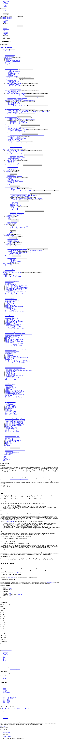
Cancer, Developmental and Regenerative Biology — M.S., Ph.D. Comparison (26, 191)
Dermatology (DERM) (9, 303)
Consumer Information (7, 692)
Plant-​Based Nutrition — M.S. (15, 253)
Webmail (4, 691)
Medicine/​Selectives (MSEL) (10, 352)
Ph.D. (9, 233)
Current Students (6, 685)
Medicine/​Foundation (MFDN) (11, 344)
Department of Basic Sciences (13, 188)
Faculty (4, 446)
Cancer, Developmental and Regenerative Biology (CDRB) (16, 288)
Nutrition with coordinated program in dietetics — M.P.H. (20, 252)
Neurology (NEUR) (9, 355)
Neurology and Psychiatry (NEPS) (11, 356)
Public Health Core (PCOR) (10, 411)
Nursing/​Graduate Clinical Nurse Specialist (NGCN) (15, 362)
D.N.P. (9, 231)
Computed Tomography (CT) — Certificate (18, 143)
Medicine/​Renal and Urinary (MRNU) (12, 351)
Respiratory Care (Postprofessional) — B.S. (18, 87)
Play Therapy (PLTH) (9, 404)
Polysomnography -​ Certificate (13, 84)
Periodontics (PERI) (9, 386)
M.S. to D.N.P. (12, 232)
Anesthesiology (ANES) (9, 278)
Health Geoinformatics (12, 240)
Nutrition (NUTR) (8, 372)
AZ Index (4, 2)
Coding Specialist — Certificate (13, 102)
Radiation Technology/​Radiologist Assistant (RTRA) (15, 424)
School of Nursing (6, 219)
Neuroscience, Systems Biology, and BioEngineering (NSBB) (16, 357)
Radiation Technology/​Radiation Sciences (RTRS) (14, 422)
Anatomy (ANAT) (8, 277)
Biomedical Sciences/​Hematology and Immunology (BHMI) (16, 287)
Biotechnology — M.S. (14, 189)
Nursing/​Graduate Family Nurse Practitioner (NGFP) (15, 363)
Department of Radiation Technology (12, 127)
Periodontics (10, 183)
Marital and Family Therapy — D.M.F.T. (17, 157)
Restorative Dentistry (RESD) (10, 433)
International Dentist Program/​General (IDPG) (13, 332)
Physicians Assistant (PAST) (10, 402)
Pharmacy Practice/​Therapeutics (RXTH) (12, 393)
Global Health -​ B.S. (11, 243)
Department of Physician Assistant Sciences (13, 124)
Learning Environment (9, 64)
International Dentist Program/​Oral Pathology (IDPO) (15, 333)
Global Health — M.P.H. (12, 246)
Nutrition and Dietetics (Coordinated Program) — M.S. (18, 110)
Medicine (9, 218)
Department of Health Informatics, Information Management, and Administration (20, 100)
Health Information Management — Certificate (18, 107)
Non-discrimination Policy (8, 717)
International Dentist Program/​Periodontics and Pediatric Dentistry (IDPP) (18, 334)
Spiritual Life (7, 63)
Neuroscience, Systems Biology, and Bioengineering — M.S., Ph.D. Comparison (27, 198)
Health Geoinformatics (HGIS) (11, 322)
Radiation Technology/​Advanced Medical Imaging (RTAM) (16, 415)
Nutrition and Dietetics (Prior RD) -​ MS (15, 112)
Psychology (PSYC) (9, 410)
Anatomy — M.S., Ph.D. (14, 212)
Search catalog (3, 16)
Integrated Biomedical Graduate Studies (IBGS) (14, 329)
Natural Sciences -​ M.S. (14, 209)
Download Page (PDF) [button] (7, 736)
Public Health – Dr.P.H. (12, 258)
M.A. (8, 587)
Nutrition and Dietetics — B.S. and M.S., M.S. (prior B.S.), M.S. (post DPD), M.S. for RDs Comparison (29, 111)
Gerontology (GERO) (9, 315)
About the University (7, 57)
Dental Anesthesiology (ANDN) (11, 299)
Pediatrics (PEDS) (8, 385)
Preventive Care (13, 262)
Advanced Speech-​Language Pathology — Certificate (17, 98)
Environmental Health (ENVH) (11, 308)
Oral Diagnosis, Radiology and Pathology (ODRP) (14, 375)
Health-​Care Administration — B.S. (14, 103)
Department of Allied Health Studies (12, 79)
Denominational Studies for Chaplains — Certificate (14, 267)
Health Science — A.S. (12, 80)
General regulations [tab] (6, 459)
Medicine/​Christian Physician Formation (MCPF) (14, 341)
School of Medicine (6, 185)
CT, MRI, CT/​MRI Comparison (16, 147)
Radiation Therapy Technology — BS (15, 139)
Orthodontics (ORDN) (9, 378)
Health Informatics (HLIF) (10, 323)
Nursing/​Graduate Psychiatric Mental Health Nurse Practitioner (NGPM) (18, 370)
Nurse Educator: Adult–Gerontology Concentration (19, 226)
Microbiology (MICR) (9, 353)
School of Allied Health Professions (9, 77)
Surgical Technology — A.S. (13, 82)
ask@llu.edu (17, 669)
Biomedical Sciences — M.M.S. (13, 215)
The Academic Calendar (9, 56)
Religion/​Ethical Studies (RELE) (11, 428)
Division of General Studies (10, 66)
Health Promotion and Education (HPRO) (13, 326)
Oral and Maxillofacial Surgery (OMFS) (12, 377)
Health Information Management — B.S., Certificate (17, 105)
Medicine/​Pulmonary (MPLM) (10, 350)
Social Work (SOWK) (9, 439)
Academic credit (11, 70)
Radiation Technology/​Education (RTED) (13, 416)
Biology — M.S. (15, 202)
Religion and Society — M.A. (10, 269)
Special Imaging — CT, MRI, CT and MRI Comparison (18, 148)
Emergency (5, 713)
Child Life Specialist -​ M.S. (13, 151)
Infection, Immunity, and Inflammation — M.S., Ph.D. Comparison (24, 195)
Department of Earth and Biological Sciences (16, 199)
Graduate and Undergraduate (10, 187)
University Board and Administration (12, 448)
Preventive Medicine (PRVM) (10, 407)
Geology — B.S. (15, 207)
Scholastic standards (11, 74)
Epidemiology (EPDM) (9, 310)
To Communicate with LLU (10, 454)
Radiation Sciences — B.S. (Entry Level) (17, 137)
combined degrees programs (26, 560)
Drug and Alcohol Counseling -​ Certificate (15, 153)
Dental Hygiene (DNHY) (10, 301)
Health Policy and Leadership (15, 261)
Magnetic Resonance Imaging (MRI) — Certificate (19, 144)
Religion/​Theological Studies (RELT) (12, 431)
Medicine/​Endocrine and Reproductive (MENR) (14, 343)
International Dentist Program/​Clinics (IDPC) (13, 330)
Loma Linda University (10, 521)
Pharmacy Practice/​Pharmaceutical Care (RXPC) (14, 392)
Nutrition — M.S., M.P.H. (12, 251)
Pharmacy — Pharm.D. (9, 235)
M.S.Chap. (10, 588)
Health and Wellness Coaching (13, 241)
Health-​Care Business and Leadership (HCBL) (13, 321)
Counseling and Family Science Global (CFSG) (14, 296)
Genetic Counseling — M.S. (15, 192)
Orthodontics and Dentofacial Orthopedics (15, 181)
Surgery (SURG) (8, 443)
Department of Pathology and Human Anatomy (16, 210)
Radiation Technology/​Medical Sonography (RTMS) (15, 420)
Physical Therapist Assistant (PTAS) (12, 398)
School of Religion (6, 263)
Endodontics (10, 178)
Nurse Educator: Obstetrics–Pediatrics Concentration (19, 227)
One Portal (5, 690)
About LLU (5, 10)
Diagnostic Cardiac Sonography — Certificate (18, 131)
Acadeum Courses (6, 445)
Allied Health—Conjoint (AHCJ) (11, 275)
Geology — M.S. (15, 208)
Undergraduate (8, 171)
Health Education (13, 260)
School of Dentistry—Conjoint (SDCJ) (12, 437)
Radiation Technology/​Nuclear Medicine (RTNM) (14, 421)
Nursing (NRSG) (8, 359)
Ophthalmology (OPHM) (10, 374)
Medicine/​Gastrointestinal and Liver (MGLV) (13, 345)
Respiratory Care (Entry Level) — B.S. (17, 86)
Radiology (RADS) (8, 426)
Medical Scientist (11, 217)
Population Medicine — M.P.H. (13, 254)
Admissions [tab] (5, 458)
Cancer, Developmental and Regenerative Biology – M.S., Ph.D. (22, 190)
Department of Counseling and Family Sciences (14, 150)
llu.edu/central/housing (12, 577)
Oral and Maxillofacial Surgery (13, 180)
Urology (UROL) (8, 444)
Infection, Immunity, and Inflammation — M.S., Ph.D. (20, 194)
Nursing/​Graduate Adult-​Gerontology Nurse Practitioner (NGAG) (17, 361)
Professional (7, 173)
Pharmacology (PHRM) (9, 388)
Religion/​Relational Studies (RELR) (12, 430)
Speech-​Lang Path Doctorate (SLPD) (12, 441)
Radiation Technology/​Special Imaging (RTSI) (13, 425)
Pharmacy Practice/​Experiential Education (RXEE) (14, 391)
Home (4, 37)
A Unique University (9, 62)
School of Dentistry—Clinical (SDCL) (12, 436)
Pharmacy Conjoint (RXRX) (10, 389)
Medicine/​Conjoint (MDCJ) (10, 342)
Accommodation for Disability (10, 54)
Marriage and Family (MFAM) (11, 336)
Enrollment (10, 72)
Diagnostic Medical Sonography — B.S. (17, 130)
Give (4, 12)
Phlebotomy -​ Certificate (12, 92)
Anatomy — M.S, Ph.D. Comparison (17, 213)
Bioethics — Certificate (9, 264)
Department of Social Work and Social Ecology (14, 164)
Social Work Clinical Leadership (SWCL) (13, 440)
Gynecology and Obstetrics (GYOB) (12, 318)
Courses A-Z (5, 21)
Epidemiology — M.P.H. (12, 245)
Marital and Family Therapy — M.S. (16, 156)
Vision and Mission (8, 58)
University (5, 5)
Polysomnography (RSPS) (10, 405)
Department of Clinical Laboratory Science (13, 90)
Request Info (5, 652)
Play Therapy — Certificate (13, 167)
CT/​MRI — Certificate (14, 146)
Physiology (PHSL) (8, 403)
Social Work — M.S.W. (12, 169)
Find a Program (6, 11)
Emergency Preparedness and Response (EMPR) (14, 306)
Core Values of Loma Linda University (12, 60)
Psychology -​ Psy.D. (11, 162)
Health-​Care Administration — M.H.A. (15, 247)
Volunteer (4, 711)
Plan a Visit (5, 653)
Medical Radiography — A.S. (13, 132)
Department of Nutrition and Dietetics (12, 109)
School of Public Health (7, 236)
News (4, 687)
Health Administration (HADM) (11, 319)
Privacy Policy (5, 718)
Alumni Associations (9, 453)
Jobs (3, 710)
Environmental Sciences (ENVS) (11, 309)
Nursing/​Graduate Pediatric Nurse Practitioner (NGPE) (15, 368)
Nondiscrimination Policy (10, 55)
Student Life (7, 67)
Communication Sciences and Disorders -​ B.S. (16, 94)
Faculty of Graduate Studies (8, 271)
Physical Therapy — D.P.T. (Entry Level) (17, 121)
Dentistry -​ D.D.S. (11, 175)
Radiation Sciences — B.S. (13, 136)
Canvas (4, 689)
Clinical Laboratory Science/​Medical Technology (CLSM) (16, 291)
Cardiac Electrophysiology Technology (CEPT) (14, 289)
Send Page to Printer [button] (6, 732)
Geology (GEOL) (8, 313)
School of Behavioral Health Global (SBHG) (13, 435)
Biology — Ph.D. (15, 203)
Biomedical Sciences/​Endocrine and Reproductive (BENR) (16, 285)
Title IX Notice (5, 715)
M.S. (9, 225)
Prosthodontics (10, 184)
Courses (4, 274)
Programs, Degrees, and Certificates (11, 51)
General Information (6, 447)
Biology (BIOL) (8, 283)
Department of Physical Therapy (11, 117)
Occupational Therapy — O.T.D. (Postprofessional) (17, 115)
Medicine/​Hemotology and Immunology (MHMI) (14, 346)
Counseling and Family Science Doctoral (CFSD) (14, 295)
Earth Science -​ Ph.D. (14, 204)
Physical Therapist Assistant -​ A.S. (14, 118)
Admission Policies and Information (11, 65)
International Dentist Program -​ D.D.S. (15, 176)
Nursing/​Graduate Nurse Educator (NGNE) (13, 365)
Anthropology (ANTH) (9, 279)
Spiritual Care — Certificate (10, 270)
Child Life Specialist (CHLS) (10, 290)
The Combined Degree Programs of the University (12, 272)
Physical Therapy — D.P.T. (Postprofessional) (18, 122)
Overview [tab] (5, 456)
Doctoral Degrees (8, 255)
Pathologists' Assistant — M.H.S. (16, 214)
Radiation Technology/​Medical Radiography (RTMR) (15, 419)
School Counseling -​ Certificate (13, 158)
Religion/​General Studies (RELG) (11, 429)
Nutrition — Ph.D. (11, 256)
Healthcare (5, 6)
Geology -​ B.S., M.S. (14, 206)
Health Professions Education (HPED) (12, 325)
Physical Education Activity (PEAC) (12, 396)
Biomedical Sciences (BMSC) (10, 284)
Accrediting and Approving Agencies (12, 452)
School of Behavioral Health (8, 149)
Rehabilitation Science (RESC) (11, 427)
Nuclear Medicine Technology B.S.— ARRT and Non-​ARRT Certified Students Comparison (27, 135)
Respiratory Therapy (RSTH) (10, 432)
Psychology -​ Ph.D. (11, 161)
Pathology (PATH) (8, 382)
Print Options (5, 23)
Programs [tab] (4, 460)
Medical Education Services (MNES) (12, 337)
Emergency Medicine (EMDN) (11, 305)
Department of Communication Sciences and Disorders (15, 93)
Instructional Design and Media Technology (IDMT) (15, 328)
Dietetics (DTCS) (8, 304)
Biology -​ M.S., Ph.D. (14, 200)
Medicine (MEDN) (8, 338)
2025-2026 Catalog (6, 47)
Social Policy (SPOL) (9, 438)
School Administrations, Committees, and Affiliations (15, 450)
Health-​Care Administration (13, 239)
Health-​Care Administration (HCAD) (12, 320)
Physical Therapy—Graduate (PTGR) (12, 401)
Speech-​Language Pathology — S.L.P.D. (15, 99)
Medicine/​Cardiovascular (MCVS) (11, 340)
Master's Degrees (8, 244)
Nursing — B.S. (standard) (12, 222)
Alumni (4, 684)
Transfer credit (10, 75)
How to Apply (5, 654)
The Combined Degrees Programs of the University (19, 479)
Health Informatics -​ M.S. (12, 104)
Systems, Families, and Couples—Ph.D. (15, 159)
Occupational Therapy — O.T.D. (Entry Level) (16, 114)
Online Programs (6, 273)
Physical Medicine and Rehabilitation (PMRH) (13, 397)
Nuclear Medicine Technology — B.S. (15, 133)
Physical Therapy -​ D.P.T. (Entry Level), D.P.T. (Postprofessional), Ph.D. (21, 119)
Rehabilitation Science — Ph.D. (13, 81)
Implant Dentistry (11, 179)
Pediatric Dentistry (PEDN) (10, 384)
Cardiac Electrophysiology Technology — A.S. (16, 128)
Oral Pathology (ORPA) (9, 376)
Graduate (7, 224)
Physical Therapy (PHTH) (10, 399)
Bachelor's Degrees (8, 242)
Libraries (4, 688)
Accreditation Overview (9, 52)
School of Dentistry (6, 170)
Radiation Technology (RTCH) (11, 414)
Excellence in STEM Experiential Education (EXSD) (15, 311)
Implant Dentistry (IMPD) (10, 327)
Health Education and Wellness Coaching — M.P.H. (17, 249)
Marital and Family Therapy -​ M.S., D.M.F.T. (16, 154)
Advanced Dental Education (10, 177)
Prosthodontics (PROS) (9, 408)
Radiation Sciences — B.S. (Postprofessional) (18, 138)
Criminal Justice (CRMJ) (9, 298)
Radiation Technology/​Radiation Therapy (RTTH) (14, 423)
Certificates (7, 237)
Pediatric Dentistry (11, 182)
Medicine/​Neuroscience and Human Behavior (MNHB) (15, 349)
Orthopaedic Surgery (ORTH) (10, 379)
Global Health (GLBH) (9, 316)
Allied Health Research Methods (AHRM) (13, 276)
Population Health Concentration (16, 229)
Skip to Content (6, 1)
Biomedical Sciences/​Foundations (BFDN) (13, 286)
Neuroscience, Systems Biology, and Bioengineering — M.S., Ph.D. (22, 196)
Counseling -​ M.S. (11, 152)
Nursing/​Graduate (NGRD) (10, 371)
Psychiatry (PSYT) (8, 409)
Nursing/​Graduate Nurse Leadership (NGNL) (13, 367)
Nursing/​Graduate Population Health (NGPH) (13, 369)
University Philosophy (9, 59)
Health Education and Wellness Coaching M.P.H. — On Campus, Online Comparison (26, 250)
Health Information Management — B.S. (17, 106)
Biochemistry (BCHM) (9, 282)
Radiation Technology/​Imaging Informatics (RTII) (14, 418)
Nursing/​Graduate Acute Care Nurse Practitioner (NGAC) (16, 360)
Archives (4, 22)
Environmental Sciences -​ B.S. (15, 205)
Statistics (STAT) (8, 442)
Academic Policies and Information (11, 69)
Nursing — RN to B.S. (12, 223)
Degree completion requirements (14, 71)
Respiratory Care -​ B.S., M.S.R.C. (14, 85)
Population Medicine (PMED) (10, 406)
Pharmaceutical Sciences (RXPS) (11, 387)
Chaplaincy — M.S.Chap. (10, 266)
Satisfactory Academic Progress (13, 73)
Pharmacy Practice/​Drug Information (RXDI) (13, 390)
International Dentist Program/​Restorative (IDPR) (14, 335)
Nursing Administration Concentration (17, 228)
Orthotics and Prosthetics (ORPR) (11, 380)
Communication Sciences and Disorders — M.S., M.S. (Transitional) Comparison (25, 97)
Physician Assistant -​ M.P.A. (13, 126)
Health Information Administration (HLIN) (13, 324)
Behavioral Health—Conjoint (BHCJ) (12, 281)
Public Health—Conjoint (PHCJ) (11, 412)
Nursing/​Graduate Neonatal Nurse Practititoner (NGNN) (15, 364)
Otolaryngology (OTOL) (9, 381)
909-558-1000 (12, 669)
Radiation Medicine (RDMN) (10, 413)
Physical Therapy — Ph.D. (15, 123)
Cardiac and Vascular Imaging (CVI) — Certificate (19, 142)
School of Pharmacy (6, 234)
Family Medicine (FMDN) (10, 312)
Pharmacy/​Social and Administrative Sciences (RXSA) (15, 394)
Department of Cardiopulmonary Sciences (13, 83)
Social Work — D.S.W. (12, 168)
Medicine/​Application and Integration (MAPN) (14, 339)
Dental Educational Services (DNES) (12, 300)
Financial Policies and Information (11, 76)
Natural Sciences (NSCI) (9, 354)
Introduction (5, 49)
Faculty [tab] (4, 457)
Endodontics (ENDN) (9, 307)
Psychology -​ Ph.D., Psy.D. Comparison (15, 163)
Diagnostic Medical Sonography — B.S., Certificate (17, 129)
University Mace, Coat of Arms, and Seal (12, 61)
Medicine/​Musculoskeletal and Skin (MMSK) (13, 347)
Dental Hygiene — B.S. (12, 172)
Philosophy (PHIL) (8, 395)
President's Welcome (9, 50)
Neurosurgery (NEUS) (9, 358)
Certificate (9, 593)
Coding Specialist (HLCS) (10, 292)
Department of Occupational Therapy (12, 113)
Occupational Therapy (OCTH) (11, 373)
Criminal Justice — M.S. (12, 166)
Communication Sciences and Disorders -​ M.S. (16, 95)
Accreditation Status (9, 451)
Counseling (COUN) (9, 294)
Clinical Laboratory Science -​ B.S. (14, 91)
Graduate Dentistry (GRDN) (10, 317)
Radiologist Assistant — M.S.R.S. (14, 140)
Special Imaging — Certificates (13, 141)
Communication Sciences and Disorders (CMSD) (14, 293)
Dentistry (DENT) (8, 302)
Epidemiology (12, 259)
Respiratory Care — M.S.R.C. (15, 89)
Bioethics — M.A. (8, 265)
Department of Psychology (10, 160)
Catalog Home (5, 3)
